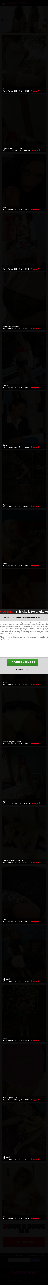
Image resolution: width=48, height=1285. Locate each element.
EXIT (27, 669)
